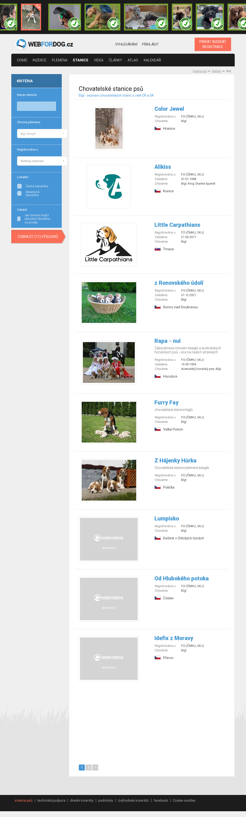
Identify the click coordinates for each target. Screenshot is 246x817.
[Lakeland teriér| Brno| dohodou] (103, 17)
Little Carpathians (177, 225)
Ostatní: (22, 209)
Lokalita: (23, 177)
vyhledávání (126, 44)
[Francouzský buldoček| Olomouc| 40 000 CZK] (182, 17)
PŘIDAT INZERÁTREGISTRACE (212, 44)
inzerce (39, 60)
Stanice (216, 71)
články (115, 60)
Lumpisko (166, 518)
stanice (80, 60)
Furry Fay (166, 402)
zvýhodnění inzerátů (133, 800)
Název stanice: (27, 94)
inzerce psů (23, 800)
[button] (42, 133)
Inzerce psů (200, 71)
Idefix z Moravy (173, 638)
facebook (161, 800)
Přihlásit (150, 44)
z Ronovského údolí (178, 283)
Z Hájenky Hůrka (175, 460)
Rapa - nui (167, 341)
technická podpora (51, 800)
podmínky (105, 800)
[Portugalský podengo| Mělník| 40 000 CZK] (31, 17)
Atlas (133, 60)
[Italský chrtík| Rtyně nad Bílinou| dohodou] (64, 17)
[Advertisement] (152, 722)
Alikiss (162, 167)
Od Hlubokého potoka (181, 578)
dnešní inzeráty (81, 800)
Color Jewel (169, 109)
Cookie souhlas (184, 800)
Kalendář (152, 60)
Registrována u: (27, 149)
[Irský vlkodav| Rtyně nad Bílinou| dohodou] (146, 17)
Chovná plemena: (29, 122)
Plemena (59, 60)
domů (22, 60)
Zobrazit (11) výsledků (38, 237)
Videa (98, 60)
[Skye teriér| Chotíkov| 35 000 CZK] (210, 17)
